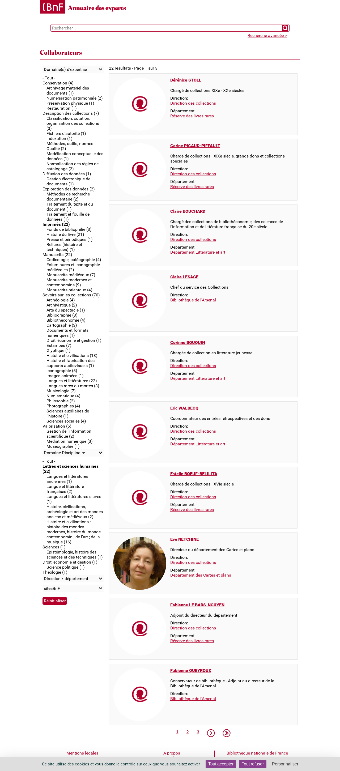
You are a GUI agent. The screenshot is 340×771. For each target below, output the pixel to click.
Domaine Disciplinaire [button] (64, 452)
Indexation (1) (59, 138)
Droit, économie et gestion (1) (73, 340)
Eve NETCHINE (184, 539)
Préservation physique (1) (70, 103)
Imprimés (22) (56, 224)
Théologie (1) (54, 572)
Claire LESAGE (184, 276)
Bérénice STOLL (185, 80)
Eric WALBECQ (184, 408)
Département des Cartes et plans (200, 575)
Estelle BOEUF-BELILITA (193, 473)
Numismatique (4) (63, 395)
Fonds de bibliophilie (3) (69, 229)
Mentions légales (82, 753)
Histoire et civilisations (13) (71, 355)
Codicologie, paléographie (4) (73, 259)
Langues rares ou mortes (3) (72, 385)
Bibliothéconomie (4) (66, 320)
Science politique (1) (65, 567)
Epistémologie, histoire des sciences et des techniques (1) (74, 555)
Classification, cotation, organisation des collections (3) (72, 123)
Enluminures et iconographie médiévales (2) (73, 267)
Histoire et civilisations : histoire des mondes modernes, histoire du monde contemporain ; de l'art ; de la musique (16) (73, 531)
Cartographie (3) (61, 325)
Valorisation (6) (56, 426)
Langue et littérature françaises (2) (65, 489)
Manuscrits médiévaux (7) (70, 274)
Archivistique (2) (61, 305)
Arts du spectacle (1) (65, 310)
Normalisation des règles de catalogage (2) (72, 166)
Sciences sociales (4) (66, 421)
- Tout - (48, 77)
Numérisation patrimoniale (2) (74, 98)
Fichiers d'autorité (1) (66, 133)
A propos (171, 753)
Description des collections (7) (70, 113)
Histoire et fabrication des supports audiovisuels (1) (70, 363)
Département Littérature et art (197, 252)
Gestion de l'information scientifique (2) (68, 434)
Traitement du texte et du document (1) (69, 207)
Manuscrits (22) (57, 254)
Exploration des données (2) (68, 188)
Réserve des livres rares (192, 115)
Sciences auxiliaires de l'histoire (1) (67, 413)
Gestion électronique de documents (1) (68, 181)
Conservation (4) (58, 83)
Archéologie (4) (60, 300)
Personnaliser (285, 764)
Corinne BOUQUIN (187, 342)
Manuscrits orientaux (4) (69, 289)
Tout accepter (220, 764)
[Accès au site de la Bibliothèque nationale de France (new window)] (52, 7)
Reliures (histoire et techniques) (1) (64, 247)
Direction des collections (193, 103)
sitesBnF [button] (52, 588)
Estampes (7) (58, 345)
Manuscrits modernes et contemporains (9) (69, 282)
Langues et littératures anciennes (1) (67, 479)
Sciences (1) (54, 547)
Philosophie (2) (60, 400)
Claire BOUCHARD (187, 211)
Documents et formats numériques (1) (67, 333)
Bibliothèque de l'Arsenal (193, 300)
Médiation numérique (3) (69, 441)
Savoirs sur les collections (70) (71, 294)
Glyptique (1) (58, 350)
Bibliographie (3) (62, 315)
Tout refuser (253, 764)
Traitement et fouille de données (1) (68, 217)
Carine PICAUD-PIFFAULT (195, 145)
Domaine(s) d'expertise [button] (65, 69)
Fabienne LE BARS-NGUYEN (197, 604)
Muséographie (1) (63, 446)
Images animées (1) (65, 375)
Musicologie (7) (61, 390)
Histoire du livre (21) (65, 234)
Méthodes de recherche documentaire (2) (68, 196)
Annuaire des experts (97, 8)
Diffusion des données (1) (66, 173)
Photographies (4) (63, 405)
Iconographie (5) (61, 370)
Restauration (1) (61, 108)
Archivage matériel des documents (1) (67, 91)
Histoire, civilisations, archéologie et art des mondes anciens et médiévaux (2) (74, 511)
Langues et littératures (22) (71, 380)
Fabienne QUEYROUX (190, 670)
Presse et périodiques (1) (69, 239)
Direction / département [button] (66, 578)
